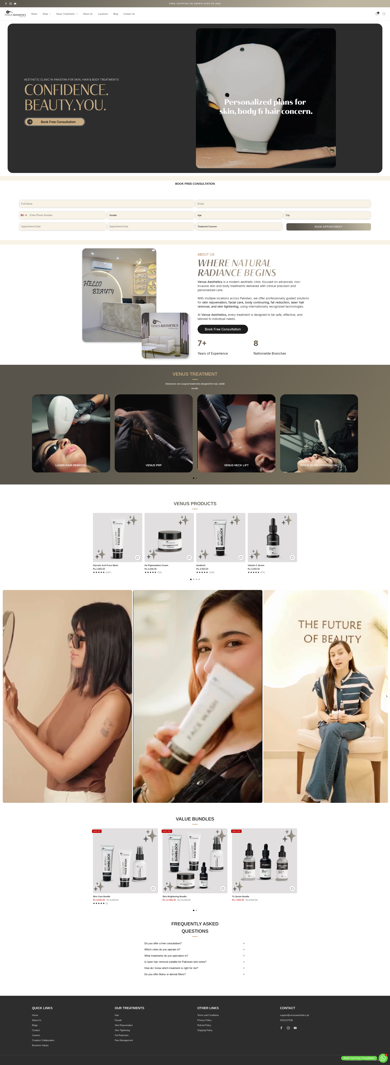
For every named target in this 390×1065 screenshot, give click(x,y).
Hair (117, 1015)
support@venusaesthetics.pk (294, 1015)
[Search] (383, 13)
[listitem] (195, 3)
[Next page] (358, 433)
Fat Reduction (122, 1035)
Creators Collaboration (43, 1040)
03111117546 (286, 1020)
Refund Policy (204, 1025)
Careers (36, 1035)
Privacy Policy (204, 1020)
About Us (88, 14)
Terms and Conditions (208, 1015)
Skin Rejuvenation (124, 1025)
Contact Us (129, 14)
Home (34, 14)
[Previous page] (32, 433)
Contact (36, 1030)
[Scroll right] (386, 696)
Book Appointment (328, 226)
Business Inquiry (40, 1045)
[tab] (193, 478)
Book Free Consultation (223, 329)
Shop (45, 14)
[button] (67, 696)
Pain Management (124, 1040)
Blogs (35, 1025)
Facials (118, 1020)
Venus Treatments (65, 14)
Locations (103, 14)
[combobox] (24, 215)
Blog (115, 14)
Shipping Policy (205, 1030)
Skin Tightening (122, 1030)
